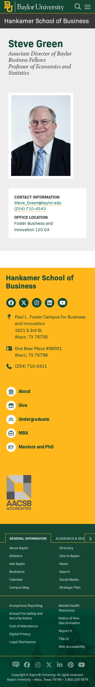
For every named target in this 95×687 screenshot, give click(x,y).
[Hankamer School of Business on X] (23, 302)
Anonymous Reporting (25, 605)
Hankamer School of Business (46, 20)
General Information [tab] (28, 538)
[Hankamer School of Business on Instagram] (36, 302)
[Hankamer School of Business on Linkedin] (49, 302)
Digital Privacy (20, 633)
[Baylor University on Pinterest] (69, 667)
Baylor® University (42, 674)
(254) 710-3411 (31, 366)
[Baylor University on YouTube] (80, 667)
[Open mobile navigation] (88, 7)
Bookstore (17, 571)
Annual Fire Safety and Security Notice (26, 615)
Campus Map (19, 587)
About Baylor (18, 547)
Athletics (15, 555)
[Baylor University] (33, 6)
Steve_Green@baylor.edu (37, 202)
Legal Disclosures (22, 641)
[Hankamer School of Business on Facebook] (11, 302)
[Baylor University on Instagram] (36, 667)
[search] (75, 7)
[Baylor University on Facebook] (26, 667)
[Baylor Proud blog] (15, 667)
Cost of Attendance (23, 625)
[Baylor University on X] (47, 667)
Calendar (16, 579)
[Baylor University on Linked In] (58, 667)
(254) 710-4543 (30, 208)
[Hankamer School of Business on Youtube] (62, 302)
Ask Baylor (17, 563)
